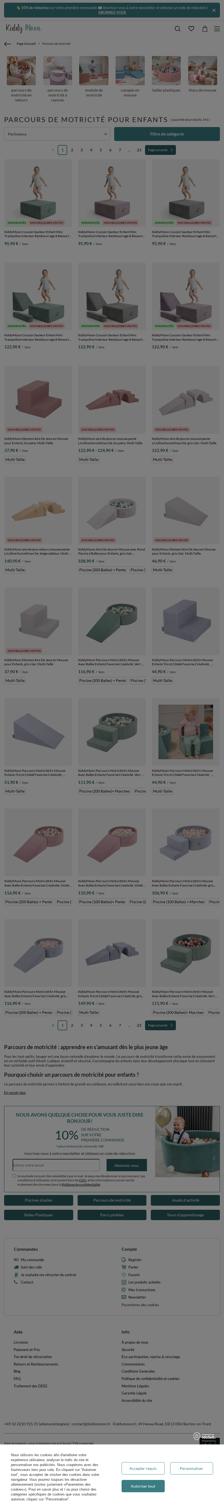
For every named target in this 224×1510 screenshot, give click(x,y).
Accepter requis (143, 1468)
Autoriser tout (143, 1486)
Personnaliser (191, 1468)
